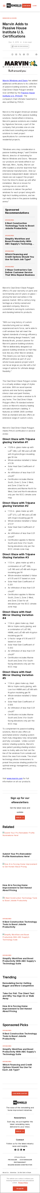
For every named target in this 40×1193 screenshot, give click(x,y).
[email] (28, 54)
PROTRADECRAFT (20, 1162)
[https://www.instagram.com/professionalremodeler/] (18, 1150)
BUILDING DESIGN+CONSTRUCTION (20, 1165)
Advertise (13, 1172)
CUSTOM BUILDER (26, 1160)
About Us (6, 1172)
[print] (36, 54)
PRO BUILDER (12, 1160)
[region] (20, 1184)
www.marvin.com (15, 778)
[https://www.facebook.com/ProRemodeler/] (15, 1150)
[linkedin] (16, 54)
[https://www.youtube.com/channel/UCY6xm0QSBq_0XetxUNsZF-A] (24, 1150)
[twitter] (20, 54)
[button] (4, 5)
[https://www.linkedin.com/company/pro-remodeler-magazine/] (21, 1150)
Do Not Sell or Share (24, 1172)
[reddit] (24, 54)
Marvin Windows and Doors (15, 80)
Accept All (20, 1188)
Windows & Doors (10, 18)
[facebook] (12, 54)
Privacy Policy (23, 1183)
